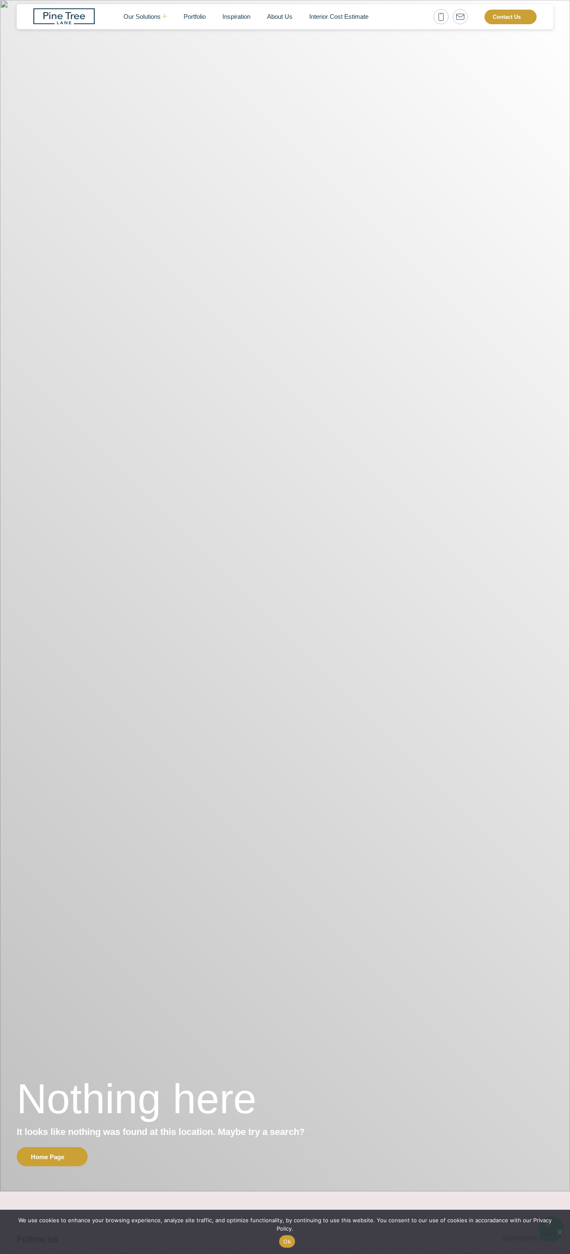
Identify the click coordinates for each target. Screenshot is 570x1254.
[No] (559, 1232)
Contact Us (507, 17)
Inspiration (236, 16)
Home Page (47, 1156)
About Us (280, 16)
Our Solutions (142, 16)
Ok (287, 1241)
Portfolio (195, 16)
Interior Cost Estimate (338, 16)
